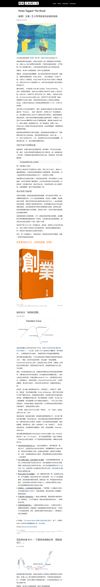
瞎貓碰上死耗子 (29, 491)
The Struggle (31, 436)
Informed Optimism (31, 531)
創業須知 (23, 530)
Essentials (65, 3)
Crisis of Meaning (23, 531)
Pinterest (34, 306)
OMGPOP (29, 306)
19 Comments (59, 531)
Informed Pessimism (40, 531)
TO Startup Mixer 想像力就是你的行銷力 (37, 520)
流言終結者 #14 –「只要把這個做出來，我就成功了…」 (39, 541)
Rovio (37, 306)
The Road (41, 306)
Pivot (46, 377)
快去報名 (42, 523)
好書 (22, 304)
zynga (45, 306)
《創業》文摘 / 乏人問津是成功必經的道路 (37, 16)
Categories (56, 8)
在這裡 (29, 410)
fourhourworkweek (30, 527)
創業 (31, 58)
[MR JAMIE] (28, 3)
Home (54, 3)
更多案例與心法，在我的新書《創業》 (35, 242)
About (59, 3)
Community (73, 3)
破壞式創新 (47, 468)
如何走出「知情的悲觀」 (28, 312)
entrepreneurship (23, 306)
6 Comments (59, 305)
